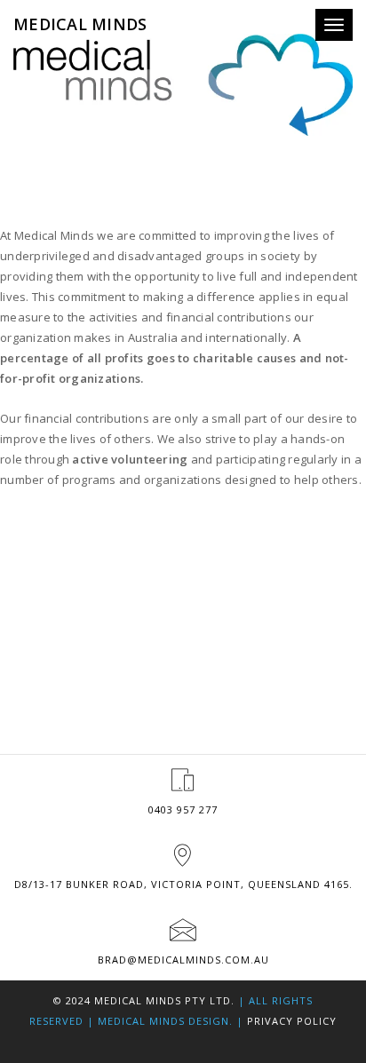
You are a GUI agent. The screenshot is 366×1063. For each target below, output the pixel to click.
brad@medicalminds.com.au (183, 959)
